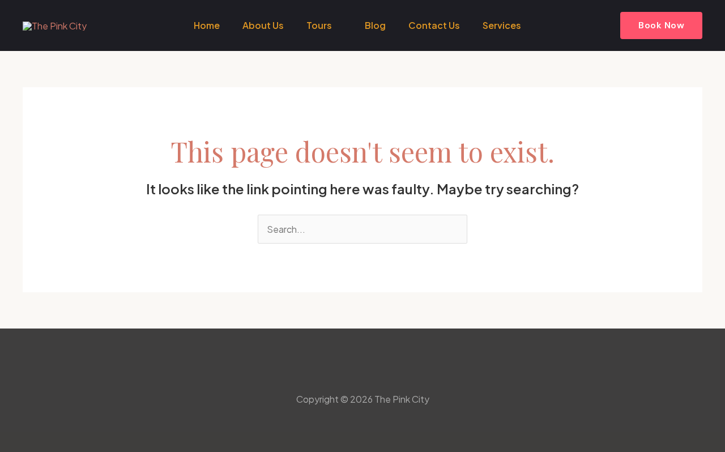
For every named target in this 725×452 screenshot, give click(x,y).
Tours (319, 25)
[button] (661, 25)
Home (207, 25)
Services (502, 25)
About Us (263, 25)
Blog (375, 25)
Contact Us (434, 25)
